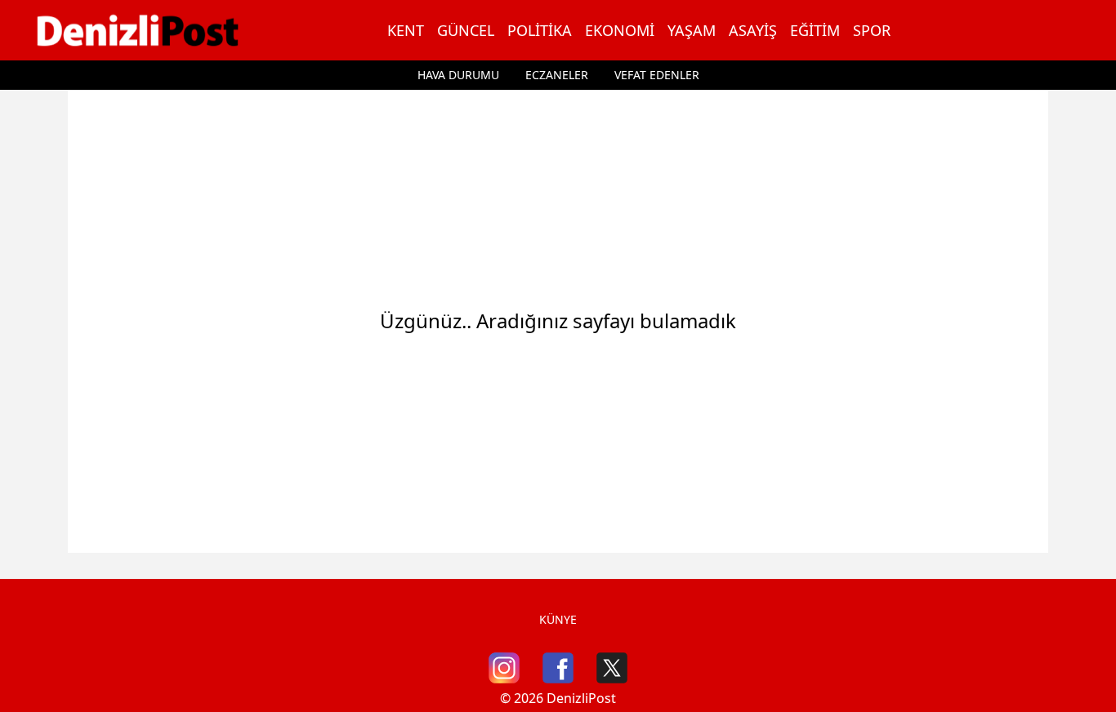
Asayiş (753, 30)
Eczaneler (556, 74)
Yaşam (691, 30)
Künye (558, 619)
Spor (872, 30)
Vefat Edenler (656, 74)
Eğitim (815, 30)
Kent (405, 30)
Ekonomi (619, 30)
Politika (539, 30)
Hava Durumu (458, 74)
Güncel (465, 30)
